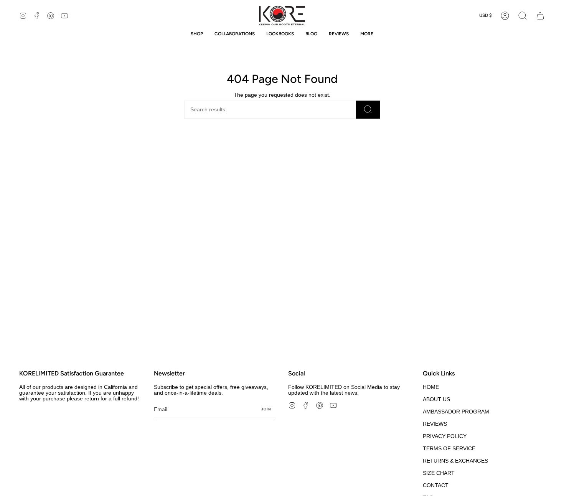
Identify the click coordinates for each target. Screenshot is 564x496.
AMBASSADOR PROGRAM (456, 412)
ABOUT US (436, 399)
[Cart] (540, 15)
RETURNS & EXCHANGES (455, 461)
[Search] (368, 110)
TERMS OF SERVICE (449, 448)
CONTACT (436, 485)
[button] (522, 15)
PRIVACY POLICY (445, 436)
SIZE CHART (439, 473)
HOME (431, 387)
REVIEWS (435, 424)
